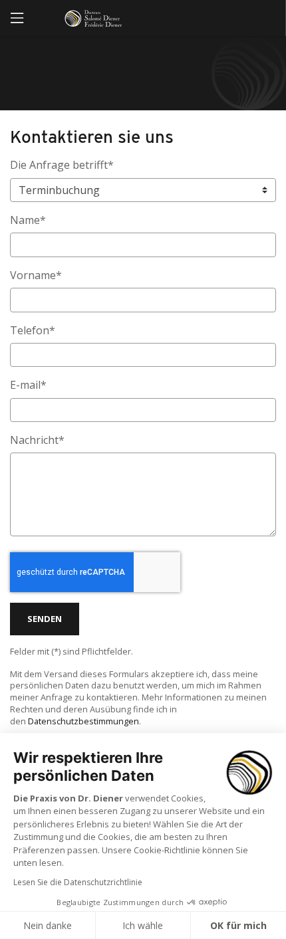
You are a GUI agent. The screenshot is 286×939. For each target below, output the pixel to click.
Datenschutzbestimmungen (83, 721)
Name (28, 220)
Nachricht (37, 440)
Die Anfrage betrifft (62, 164)
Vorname (36, 275)
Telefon (32, 330)
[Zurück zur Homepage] (97, 18)
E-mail (28, 384)
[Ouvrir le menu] (17, 18)
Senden (44, 619)
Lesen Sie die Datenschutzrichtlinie (77, 882)
